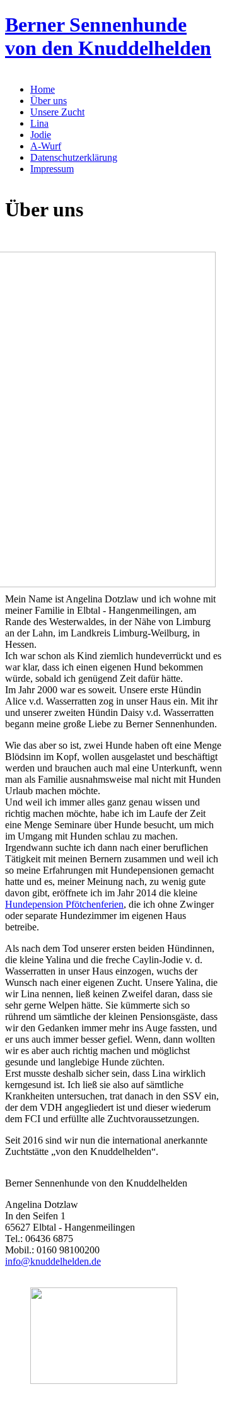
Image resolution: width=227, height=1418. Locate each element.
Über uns (48, 100)
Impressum (52, 168)
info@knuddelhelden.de (53, 1261)
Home (42, 89)
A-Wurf (45, 146)
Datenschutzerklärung (73, 157)
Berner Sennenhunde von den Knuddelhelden (108, 36)
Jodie (40, 134)
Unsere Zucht (57, 112)
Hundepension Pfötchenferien (64, 904)
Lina (39, 123)
